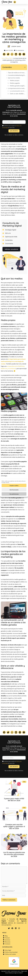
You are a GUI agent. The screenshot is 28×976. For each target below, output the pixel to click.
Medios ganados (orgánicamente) (18, 86)
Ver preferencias (14, 494)
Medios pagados (15, 83)
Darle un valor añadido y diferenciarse (18, 93)
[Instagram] (19, 928)
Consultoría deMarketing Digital (17, 75)
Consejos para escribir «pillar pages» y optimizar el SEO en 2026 (14, 826)
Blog (7, 58)
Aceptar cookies (14, 485)
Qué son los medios (14, 78)
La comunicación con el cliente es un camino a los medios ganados (18, 91)
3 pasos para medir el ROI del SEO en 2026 (14, 799)
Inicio (3, 58)
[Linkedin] (15, 928)
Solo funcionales (14, 489)
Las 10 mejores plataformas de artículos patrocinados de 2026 (14, 854)
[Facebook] (12, 928)
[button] (14, 2)
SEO (11, 58)
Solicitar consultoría (11, 249)
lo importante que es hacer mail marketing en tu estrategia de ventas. (13, 361)
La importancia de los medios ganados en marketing (17, 88)
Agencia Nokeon (18, 973)
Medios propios (14, 80)
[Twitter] (9, 928)
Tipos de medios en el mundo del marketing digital (17, 72)
